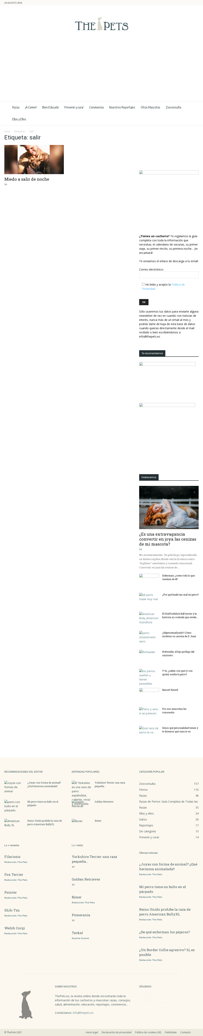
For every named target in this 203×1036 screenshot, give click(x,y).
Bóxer (98, 820)
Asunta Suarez (80, 938)
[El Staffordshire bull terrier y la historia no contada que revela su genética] (149, 619)
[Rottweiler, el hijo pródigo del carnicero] (149, 657)
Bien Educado (50, 107)
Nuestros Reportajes (122, 107)
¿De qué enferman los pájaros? (164, 932)
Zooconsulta (173, 107)
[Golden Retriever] (82, 807)
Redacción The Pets (15, 861)
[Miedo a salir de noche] (34, 159)
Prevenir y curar (74, 107)
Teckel (77, 932)
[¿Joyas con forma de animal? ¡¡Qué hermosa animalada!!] (14, 788)
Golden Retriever (104, 801)
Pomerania (81, 915)
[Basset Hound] (149, 695)
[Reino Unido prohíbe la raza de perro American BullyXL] (14, 826)
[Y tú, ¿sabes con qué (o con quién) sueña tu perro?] (149, 677)
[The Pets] (101, 24)
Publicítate (171, 1032)
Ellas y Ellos (19, 119)
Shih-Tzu (12, 910)
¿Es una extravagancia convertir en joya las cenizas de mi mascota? (167, 539)
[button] (177, 2)
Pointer (10, 892)
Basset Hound (170, 689)
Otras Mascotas (150, 107)
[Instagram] (189, 3)
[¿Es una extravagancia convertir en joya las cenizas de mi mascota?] (169, 507)
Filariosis (12, 856)
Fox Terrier (13, 874)
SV (5, 184)
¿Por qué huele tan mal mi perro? (180, 594)
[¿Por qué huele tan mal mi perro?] (149, 600)
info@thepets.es (83, 1013)
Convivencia (96, 107)
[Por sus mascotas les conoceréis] (149, 714)
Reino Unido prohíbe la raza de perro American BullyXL (165, 911)
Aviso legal (92, 1032)
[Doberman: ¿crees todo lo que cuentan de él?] (149, 581)
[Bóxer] (82, 826)
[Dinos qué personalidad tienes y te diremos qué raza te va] (149, 733)
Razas (16, 107)
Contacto (185, 1032)
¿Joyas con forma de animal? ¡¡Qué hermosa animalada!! (168, 866)
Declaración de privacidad (116, 1032)
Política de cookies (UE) (148, 1032)
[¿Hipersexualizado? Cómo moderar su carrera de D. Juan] (149, 638)
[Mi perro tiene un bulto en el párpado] (14, 807)
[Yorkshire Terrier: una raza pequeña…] (82, 793)
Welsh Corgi (14, 928)
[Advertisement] (101, 71)
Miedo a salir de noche (26, 179)
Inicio (7, 131)
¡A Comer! (31, 107)
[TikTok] (196, 3)
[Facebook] (183, 3)
